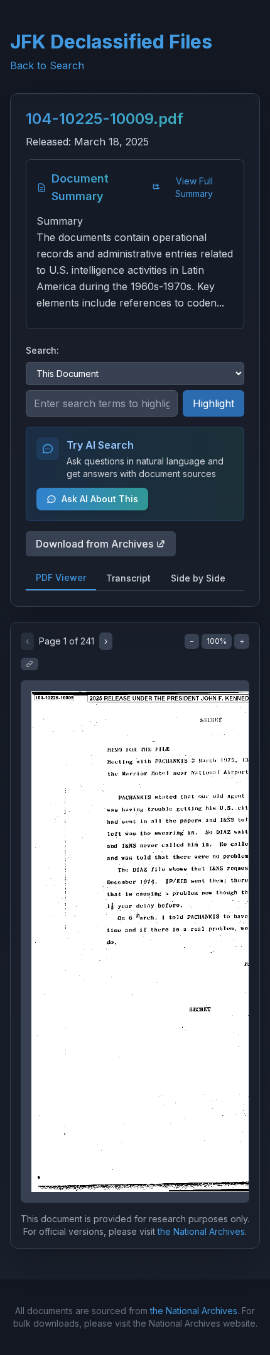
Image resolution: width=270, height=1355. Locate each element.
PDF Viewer (61, 577)
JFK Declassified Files (111, 41)
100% (217, 641)
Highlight (213, 403)
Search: (42, 350)
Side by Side (198, 578)
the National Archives (201, 1231)
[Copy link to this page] (29, 664)
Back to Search (47, 65)
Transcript (128, 578)
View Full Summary (194, 187)
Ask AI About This (100, 498)
